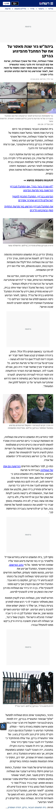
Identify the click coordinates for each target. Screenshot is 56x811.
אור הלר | (49, 79)
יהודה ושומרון (14, 807)
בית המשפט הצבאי (37, 807)
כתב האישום (16, 565)
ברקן (24, 807)
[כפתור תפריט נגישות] (3, 726)
